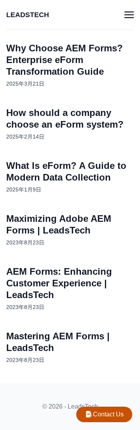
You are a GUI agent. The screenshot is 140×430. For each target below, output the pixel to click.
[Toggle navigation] (129, 14)
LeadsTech (27, 15)
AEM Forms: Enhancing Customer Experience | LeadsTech (59, 283)
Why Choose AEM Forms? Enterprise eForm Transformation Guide (64, 60)
